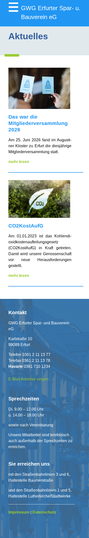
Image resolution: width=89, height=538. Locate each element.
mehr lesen (18, 162)
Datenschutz (44, 512)
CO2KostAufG (25, 225)
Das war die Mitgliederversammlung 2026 (38, 123)
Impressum (18, 512)
